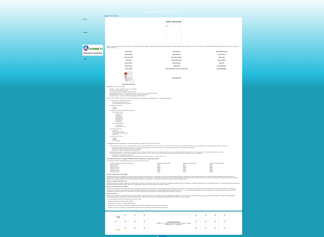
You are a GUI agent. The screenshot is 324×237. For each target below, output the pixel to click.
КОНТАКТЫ (177, 12)
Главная (106, 15)
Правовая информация (173, 222)
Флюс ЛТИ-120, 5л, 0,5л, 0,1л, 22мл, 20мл (177, 68)
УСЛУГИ (168, 12)
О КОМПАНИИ (148, 12)
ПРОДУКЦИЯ (159, 12)
